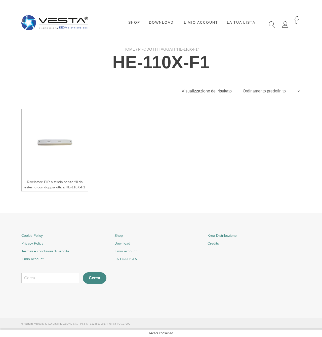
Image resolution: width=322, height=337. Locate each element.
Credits (213, 243)
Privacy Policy (32, 243)
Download (161, 22)
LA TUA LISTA (241, 22)
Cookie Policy (32, 235)
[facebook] (297, 20)
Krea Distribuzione (222, 235)
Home (129, 49)
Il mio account (200, 22)
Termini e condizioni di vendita (45, 251)
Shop (134, 22)
